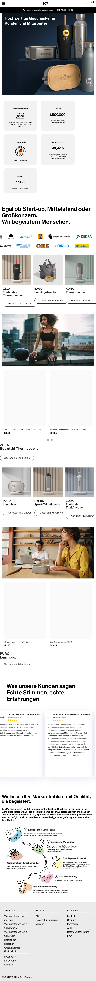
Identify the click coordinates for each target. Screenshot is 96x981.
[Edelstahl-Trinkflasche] (79, 482)
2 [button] (48, 440)
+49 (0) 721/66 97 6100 (64, 10)
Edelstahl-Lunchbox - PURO (61, 642)
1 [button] (44, 440)
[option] (25, 403)
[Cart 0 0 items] (91, 3)
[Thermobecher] (79, 270)
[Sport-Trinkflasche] (48, 482)
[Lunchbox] (16, 482)
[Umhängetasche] (48, 270)
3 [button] (52, 440)
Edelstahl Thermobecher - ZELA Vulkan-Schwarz (69, 430)
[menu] (3, 3)
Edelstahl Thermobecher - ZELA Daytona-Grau (22, 430)
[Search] (86, 3)
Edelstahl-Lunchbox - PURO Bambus (18, 642)
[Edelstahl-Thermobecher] (16, 270)
